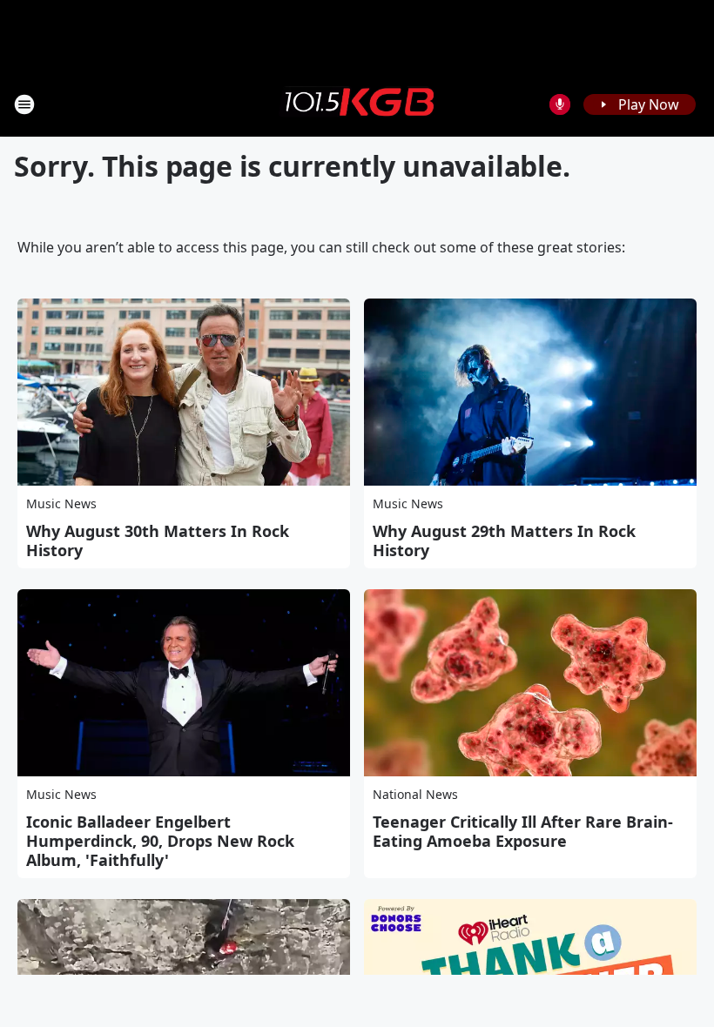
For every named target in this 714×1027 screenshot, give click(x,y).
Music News (61, 503)
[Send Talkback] (559, 104)
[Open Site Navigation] (24, 104)
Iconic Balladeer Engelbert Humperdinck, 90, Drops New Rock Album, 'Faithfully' (160, 840)
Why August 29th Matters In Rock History (504, 540)
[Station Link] (357, 103)
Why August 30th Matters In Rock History (157, 540)
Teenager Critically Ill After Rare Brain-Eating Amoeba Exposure (523, 831)
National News (415, 794)
